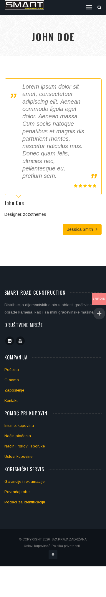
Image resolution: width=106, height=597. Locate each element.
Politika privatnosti (66, 546)
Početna (11, 369)
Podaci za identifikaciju (24, 502)
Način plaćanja (17, 436)
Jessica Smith (80, 229)
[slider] (85, 185)
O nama (11, 380)
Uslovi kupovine (18, 456)
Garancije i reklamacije (24, 481)
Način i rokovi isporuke (24, 446)
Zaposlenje (14, 390)
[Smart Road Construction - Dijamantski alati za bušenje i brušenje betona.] (24, 5)
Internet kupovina (19, 425)
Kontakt (10, 400)
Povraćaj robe (16, 492)
